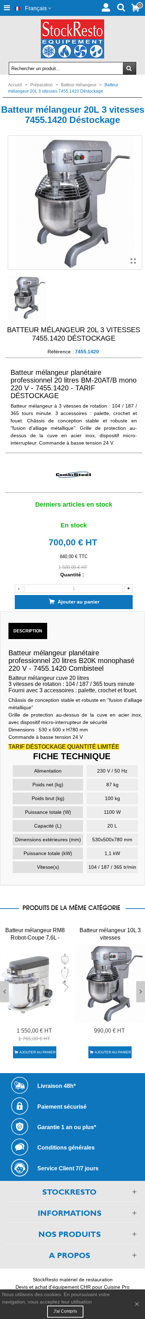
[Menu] (6, 8)
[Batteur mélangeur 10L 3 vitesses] (110, 983)
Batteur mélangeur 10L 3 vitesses (110, 934)
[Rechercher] (121, 6)
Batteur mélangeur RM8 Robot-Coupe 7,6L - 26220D (35, 937)
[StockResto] (72, 38)
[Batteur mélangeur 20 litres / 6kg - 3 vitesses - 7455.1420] (133, 261)
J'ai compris (65, 1311)
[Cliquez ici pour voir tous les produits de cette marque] (73, 475)
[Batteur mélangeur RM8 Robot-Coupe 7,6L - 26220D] (35, 983)
